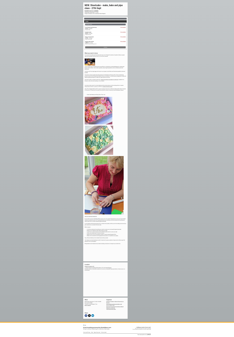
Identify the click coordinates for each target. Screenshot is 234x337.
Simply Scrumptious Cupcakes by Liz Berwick (109, 79)
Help (92, 332)
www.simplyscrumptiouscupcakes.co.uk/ (114, 304)
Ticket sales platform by (142, 334)
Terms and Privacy (86, 332)
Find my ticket (103, 332)
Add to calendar (88, 305)
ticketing (94, 329)
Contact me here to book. (107, 86)
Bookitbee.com (106, 327)
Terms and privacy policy (111, 309)
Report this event (97, 332)
